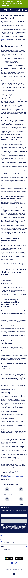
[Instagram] (16, 563)
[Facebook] (12, 563)
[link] (8, 10)
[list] (14, 497)
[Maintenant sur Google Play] (9, 558)
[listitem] (7, 491)
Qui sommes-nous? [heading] (5, 549)
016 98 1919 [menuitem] (5, 541)
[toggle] (26, 1)
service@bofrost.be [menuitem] (6, 539)
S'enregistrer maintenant (14, 521)
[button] (2, 10)
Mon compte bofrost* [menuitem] (7, 534)
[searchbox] (16, 10)
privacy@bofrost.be (5, 39)
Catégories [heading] (3, 552)
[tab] (19, 10)
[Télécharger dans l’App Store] (19, 558)
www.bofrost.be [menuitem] (5, 537)
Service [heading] (2, 546)
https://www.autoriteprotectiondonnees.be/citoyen (12, 476)
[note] (14, 247)
